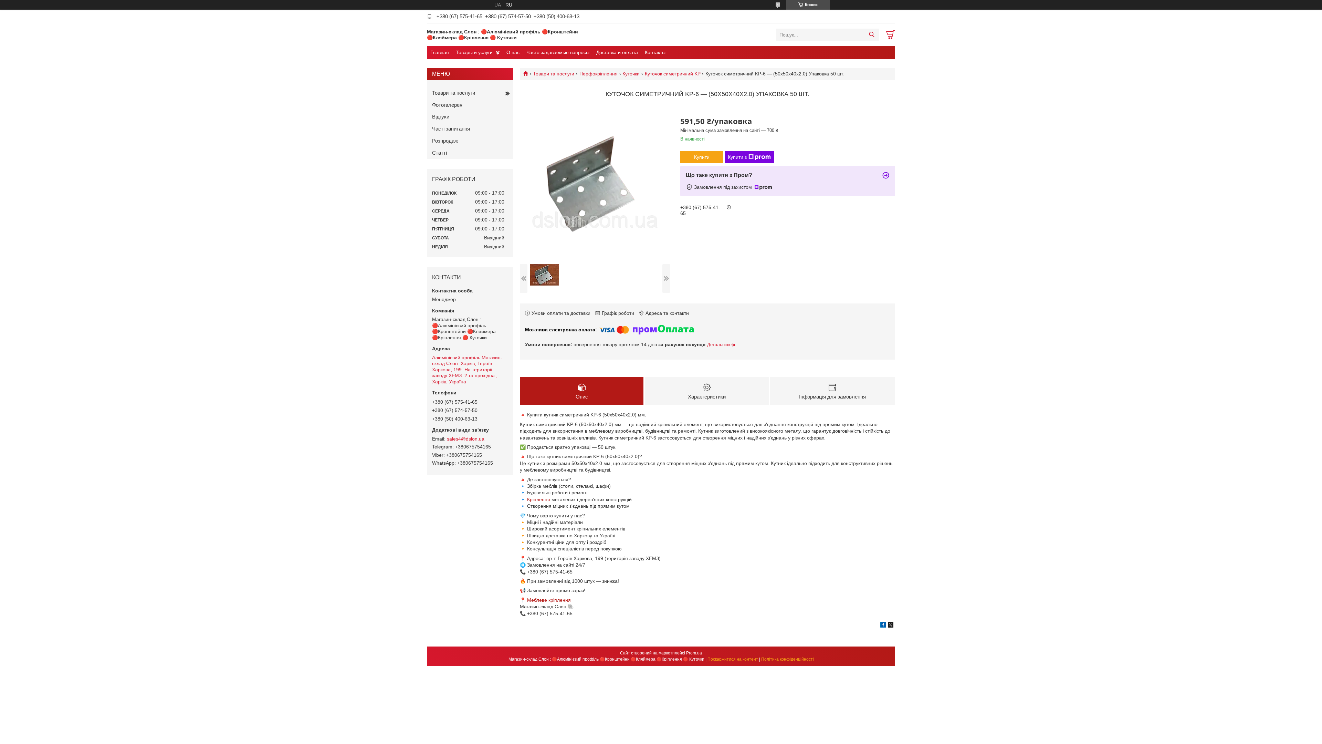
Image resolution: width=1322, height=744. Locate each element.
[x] (890, 626)
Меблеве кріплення (549, 600)
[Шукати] (871, 35)
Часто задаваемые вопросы (557, 52)
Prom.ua (694, 653)
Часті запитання (451, 129)
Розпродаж (445, 141)
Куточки (631, 73)
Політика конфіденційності (787, 659)
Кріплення (538, 499)
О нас (513, 52)
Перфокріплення (598, 73)
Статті (439, 153)
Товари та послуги (553, 73)
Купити (702, 157)
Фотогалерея (447, 105)
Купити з (737, 157)
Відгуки (440, 117)
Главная (439, 52)
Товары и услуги (474, 52)
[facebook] (883, 626)
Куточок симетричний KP (673, 73)
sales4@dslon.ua (465, 439)
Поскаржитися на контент (732, 659)
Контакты (655, 52)
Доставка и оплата (617, 52)
